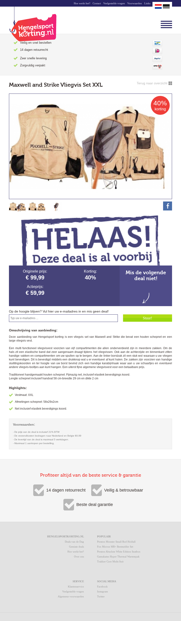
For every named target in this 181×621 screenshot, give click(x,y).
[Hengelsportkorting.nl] (33, 24)
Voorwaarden (134, 3)
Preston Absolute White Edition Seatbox (118, 551)
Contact (97, 3)
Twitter (101, 596)
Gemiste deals (76, 546)
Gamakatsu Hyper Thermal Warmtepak (118, 556)
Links (147, 3)
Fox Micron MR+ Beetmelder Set (115, 546)
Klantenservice (76, 586)
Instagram (102, 591)
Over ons (79, 556)
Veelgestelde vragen (114, 3)
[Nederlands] (158, 6)
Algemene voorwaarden (71, 596)
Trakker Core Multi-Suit (110, 561)
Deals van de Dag (74, 541)
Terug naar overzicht (152, 83)
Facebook (102, 586)
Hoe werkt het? (82, 3)
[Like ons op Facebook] (167, 205)
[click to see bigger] (17, 207)
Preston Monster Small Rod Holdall (116, 541)
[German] (166, 6)
